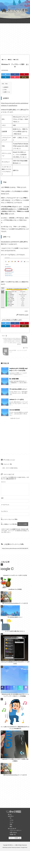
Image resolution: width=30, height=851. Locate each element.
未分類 (16, 59)
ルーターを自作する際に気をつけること (15, 631)
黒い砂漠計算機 (13, 379)
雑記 (11, 59)
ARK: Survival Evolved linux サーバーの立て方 (15, 775)
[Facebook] (15, 74)
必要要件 (5, 87)
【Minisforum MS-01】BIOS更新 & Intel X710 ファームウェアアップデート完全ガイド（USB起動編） (15, 695)
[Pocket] (15, 77)
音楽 (11, 824)
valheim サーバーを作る (16, 399)
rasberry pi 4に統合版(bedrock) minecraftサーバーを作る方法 (15, 662)
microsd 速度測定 (14, 410)
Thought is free (24, 847)
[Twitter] (5, 74)
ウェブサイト (4, 511)
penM (26, 315)
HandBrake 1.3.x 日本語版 (15, 589)
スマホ (11, 820)
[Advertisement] (15, 39)
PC (10, 818)
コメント (3, 482)
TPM (4, 89)
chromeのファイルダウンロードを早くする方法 (15, 575)
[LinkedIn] (5, 77)
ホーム (4, 59)
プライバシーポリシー (15, 830)
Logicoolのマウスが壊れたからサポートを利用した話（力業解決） (15, 760)
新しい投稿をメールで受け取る (9, 524)
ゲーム (11, 822)
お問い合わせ (13, 832)
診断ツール (6, 92)
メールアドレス (5, 504)
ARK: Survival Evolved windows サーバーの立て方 (15, 603)
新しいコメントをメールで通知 (9, 519)
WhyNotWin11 (5, 242)
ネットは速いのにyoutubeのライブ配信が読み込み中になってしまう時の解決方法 (15, 727)
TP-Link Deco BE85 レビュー (18, 389)
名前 (2, 498)
